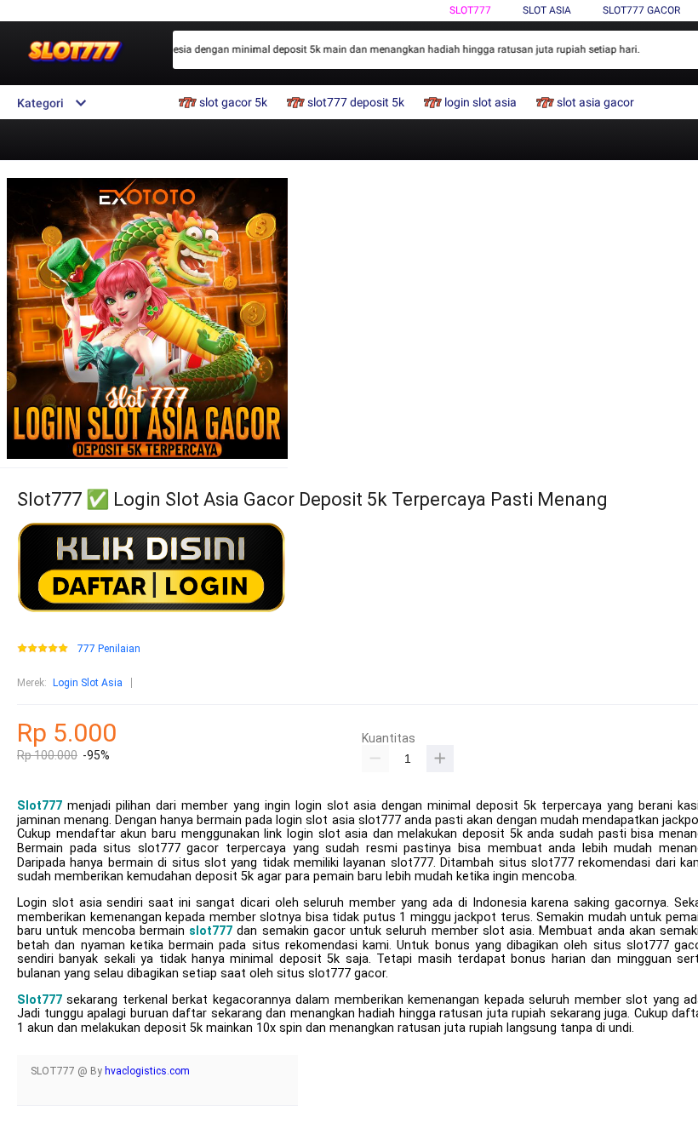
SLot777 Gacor (641, 10)
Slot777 (470, 10)
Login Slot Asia (88, 683)
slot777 (210, 931)
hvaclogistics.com (147, 1071)
